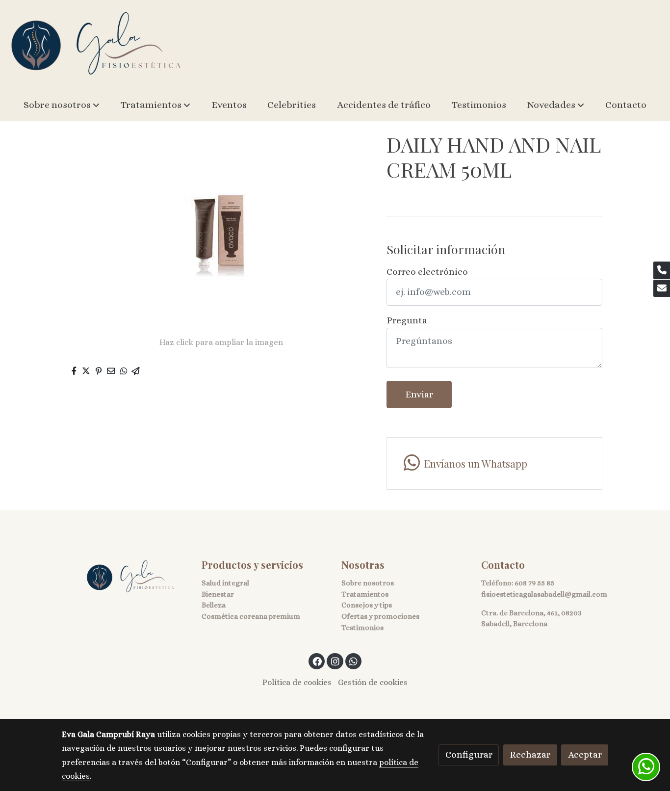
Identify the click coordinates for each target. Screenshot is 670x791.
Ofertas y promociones (380, 616)
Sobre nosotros (367, 583)
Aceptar (585, 754)
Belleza (214, 605)
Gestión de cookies (373, 682)
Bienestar (218, 594)
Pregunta (407, 320)
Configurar (468, 754)
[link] (96, 44)
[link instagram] (335, 660)
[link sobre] (125, 576)
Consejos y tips (366, 605)
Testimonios (362, 627)
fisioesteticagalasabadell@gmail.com (544, 594)
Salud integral (225, 583)
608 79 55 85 (534, 583)
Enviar (419, 394)
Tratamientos (364, 594)
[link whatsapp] (353, 660)
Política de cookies (297, 682)
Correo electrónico (427, 271)
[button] (61, 105)
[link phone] (661, 270)
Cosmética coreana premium (251, 616)
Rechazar (530, 754)
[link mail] (661, 288)
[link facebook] (317, 660)
